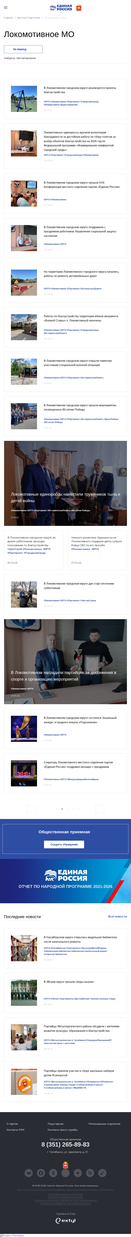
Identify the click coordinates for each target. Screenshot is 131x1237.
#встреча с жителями (64, 1043)
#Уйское (55, 999)
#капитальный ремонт (96, 951)
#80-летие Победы (53, 422)
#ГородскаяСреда (89, 101)
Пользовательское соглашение (65, 1194)
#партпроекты (73, 948)
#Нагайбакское (58, 948)
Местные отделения (28, 17)
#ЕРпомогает (106, 1082)
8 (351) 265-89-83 (65, 1144)
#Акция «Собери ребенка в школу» (85, 1085)
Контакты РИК (15, 1129)
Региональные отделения (104, 1123)
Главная (8, 17)
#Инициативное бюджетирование (61, 105)
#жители (48, 1043)
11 (85, 808)
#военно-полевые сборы (102, 999)
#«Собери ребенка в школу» (58, 1088)
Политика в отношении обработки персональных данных (65, 1200)
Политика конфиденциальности (65, 1197)
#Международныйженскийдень (83, 779)
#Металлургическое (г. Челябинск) (68, 1040)
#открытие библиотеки (55, 954)
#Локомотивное (58, 101)
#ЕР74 (47, 101)
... (78, 808)
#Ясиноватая (92, 1082)
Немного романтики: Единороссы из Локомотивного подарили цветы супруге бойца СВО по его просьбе (96, 541)
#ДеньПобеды (111, 419)
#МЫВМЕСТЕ (79, 1088)
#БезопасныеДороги (90, 288)
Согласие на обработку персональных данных (65, 1203)
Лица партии (55, 1123)
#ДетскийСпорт (82, 999)
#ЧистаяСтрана (88, 600)
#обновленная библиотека (57, 951)
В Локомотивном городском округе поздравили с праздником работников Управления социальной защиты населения (80, 231)
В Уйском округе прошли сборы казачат (69, 981)
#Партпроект (73, 101)
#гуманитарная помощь (56, 1085)
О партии (12, 1123)
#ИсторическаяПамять (55, 333)
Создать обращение (64, 844)
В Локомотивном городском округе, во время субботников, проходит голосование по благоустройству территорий (32, 543)
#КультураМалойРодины (93, 948)
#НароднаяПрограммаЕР (99, 1040)
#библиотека (77, 951)
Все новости (117, 916)
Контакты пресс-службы (62, 1129)
